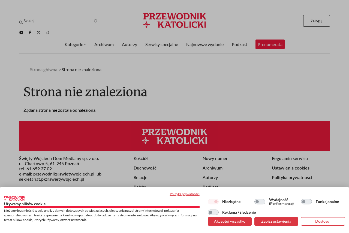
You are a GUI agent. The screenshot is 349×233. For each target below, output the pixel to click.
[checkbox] (213, 201)
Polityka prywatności (185, 194)
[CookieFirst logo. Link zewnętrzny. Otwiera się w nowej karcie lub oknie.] (14, 198)
